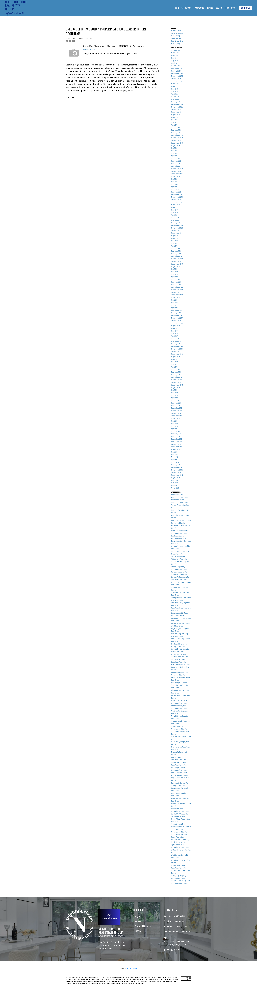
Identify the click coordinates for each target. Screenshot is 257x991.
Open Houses (176, 38)
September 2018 (177, 295)
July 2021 (174, 207)
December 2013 (177, 439)
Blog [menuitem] (227, 8)
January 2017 (176, 344)
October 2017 (176, 321)
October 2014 (176, 413)
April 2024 (174, 125)
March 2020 (175, 249)
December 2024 (177, 104)
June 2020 (174, 241)
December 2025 (177, 73)
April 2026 (174, 63)
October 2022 (176, 171)
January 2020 (176, 254)
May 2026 (174, 61)
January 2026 (176, 71)
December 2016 (177, 346)
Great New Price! (177, 33)
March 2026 (175, 66)
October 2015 (176, 382)
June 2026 (174, 58)
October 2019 (176, 261)
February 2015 (176, 403)
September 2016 (177, 354)
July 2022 (174, 179)
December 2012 (177, 467)
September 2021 (177, 202)
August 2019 (175, 267)
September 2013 (177, 447)
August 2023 (175, 146)
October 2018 (176, 292)
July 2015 (174, 390)
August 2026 (175, 53)
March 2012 (175, 488)
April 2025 (174, 94)
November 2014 (177, 411)
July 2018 (174, 300)
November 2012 (177, 470)
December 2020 (177, 225)
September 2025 (177, 81)
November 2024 (177, 107)
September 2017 (177, 323)
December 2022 (177, 166)
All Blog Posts (176, 31)
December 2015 (177, 377)
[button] (245, 8)
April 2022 (174, 187)
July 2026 (174, 55)
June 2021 (174, 210)
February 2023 (176, 161)
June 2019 (174, 272)
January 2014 (176, 436)
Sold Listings (176, 44)
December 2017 (177, 315)
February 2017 (176, 341)
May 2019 (174, 274)
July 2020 (174, 238)
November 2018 (177, 290)
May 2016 (174, 364)
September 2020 (177, 233)
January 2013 (176, 465)
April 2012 (174, 485)
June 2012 (174, 480)
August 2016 (175, 357)
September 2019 (177, 264)
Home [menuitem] (177, 8)
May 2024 (174, 122)
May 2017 (174, 333)
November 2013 (177, 442)
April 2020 (174, 246)
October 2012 (176, 472)
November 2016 (177, 349)
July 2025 (174, 86)
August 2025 (175, 84)
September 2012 (177, 475)
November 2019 (177, 259)
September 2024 (177, 112)
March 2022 (175, 189)
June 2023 (174, 151)
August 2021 (175, 205)
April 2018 (174, 308)
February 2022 (176, 192)
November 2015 (177, 380)
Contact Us (245, 8)
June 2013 (174, 454)
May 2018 (174, 305)
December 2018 (177, 287)
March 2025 (175, 97)
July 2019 (174, 269)
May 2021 (174, 212)
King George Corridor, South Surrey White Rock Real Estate (180, 685)
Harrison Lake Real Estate (180, 665)
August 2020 (175, 236)
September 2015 (177, 385)
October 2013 (176, 444)
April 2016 (174, 367)
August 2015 (175, 388)
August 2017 (175, 326)
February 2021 (176, 220)
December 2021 (177, 194)
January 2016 (176, 375)
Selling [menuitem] (219, 8)
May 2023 (174, 153)
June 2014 (174, 424)
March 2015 (175, 400)
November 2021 (177, 197)
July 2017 (174, 328)
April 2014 (174, 429)
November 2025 (177, 76)
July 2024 (174, 117)
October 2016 (176, 351)
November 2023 (177, 138)
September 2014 (177, 416)
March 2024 (175, 128)
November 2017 (177, 318)
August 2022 (175, 176)
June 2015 (174, 393)
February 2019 (176, 282)
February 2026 (176, 68)
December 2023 (177, 135)
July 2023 (174, 148)
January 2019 (176, 285)
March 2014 (175, 431)
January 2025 (176, 102)
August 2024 (175, 115)
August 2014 (175, 418)
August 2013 (175, 449)
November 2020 (177, 228)
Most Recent (175, 50)
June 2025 (174, 89)
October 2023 (176, 140)
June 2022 (174, 182)
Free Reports (186, 8)
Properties (199, 8)
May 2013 (174, 457)
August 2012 (175, 478)
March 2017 (175, 339)
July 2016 (174, 359)
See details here (89, 50)
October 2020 (176, 230)
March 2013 (175, 462)
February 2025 (176, 99)
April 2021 (174, 215)
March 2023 (175, 158)
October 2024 (176, 110)
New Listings (176, 36)
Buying (210, 8)
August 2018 (175, 297)
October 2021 (176, 200)
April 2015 (174, 398)
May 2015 (174, 395)
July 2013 (174, 452)
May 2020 (174, 243)
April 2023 (174, 156)
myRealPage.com (132, 968)
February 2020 (176, 251)
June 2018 (174, 303)
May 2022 (174, 184)
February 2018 (176, 310)
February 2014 (176, 434)
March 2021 (175, 218)
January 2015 (176, 406)
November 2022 (177, 169)
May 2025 (174, 91)
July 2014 (174, 421)
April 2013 (174, 460)
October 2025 (176, 79)
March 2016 (175, 370)
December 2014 (177, 408)
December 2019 (177, 256)
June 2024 (174, 120)
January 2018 (176, 313)
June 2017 (174, 331)
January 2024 (176, 133)
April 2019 (174, 277)
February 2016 (176, 372)
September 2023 (177, 143)
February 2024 (176, 130)
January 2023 (176, 164)
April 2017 (174, 336)
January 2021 (176, 223)
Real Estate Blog (177, 41)
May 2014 (174, 426)
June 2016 (174, 362)
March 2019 (175, 279)
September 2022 (177, 174)
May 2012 (174, 483)
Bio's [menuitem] (233, 8)
